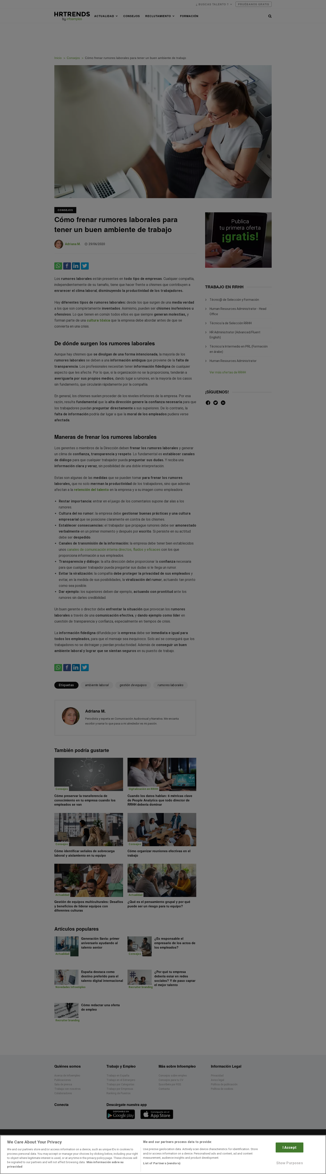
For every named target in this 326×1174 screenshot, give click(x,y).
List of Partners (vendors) (162, 1163)
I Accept (290, 1147)
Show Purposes (289, 1163)
